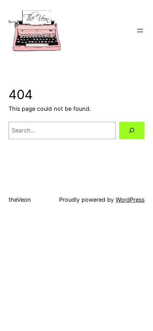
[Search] (131, 131)
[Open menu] (140, 30)
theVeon (20, 199)
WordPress (130, 199)
